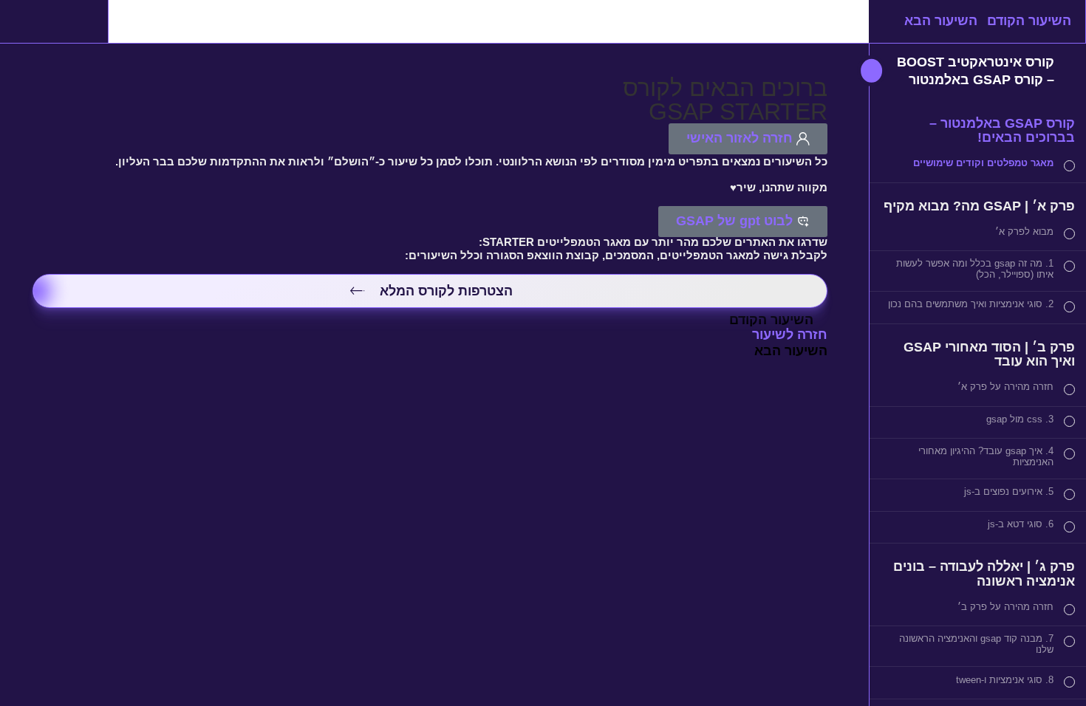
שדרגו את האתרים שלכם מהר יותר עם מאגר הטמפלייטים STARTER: (653, 242)
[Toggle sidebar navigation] (881, 72)
